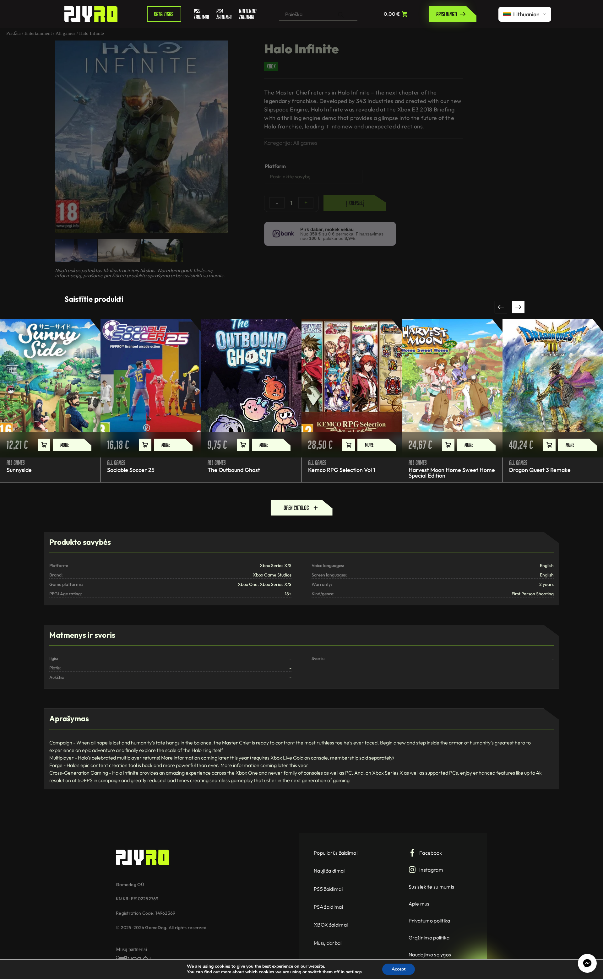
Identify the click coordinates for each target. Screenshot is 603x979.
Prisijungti (446, 14)
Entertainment (38, 33)
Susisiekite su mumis (431, 887)
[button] (501, 307)
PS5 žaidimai (200, 14)
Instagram (431, 870)
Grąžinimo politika (429, 937)
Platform (275, 166)
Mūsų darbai (328, 943)
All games (65, 33)
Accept (398, 969)
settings (354, 972)
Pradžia (13, 33)
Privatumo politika (429, 920)
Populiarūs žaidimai (335, 853)
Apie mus (419, 904)
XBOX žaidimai (331, 925)
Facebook (430, 853)
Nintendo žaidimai (245, 14)
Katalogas (163, 14)
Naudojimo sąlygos (430, 954)
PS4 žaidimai (223, 14)
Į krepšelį (355, 202)
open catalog (296, 507)
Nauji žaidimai (329, 871)
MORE (64, 445)
